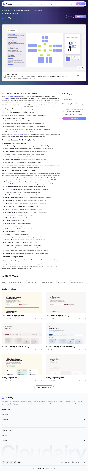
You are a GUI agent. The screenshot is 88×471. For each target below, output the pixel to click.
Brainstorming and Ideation (21, 10)
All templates (6, 10)
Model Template (14, 96)
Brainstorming (37, 10)
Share (70, 16)
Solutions (25, 4)
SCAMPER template (19, 209)
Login (71, 4)
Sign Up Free (80, 4)
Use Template (80, 16)
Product (18, 4)
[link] (3, 282)
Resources (43, 4)
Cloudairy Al (33, 4)
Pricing (50, 4)
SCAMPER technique (17, 134)
